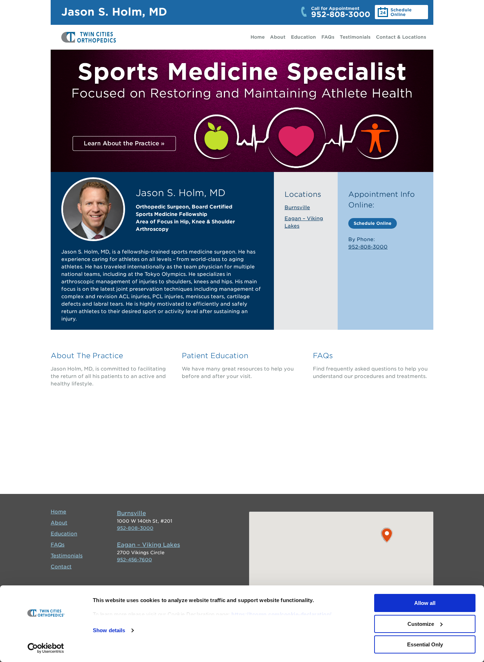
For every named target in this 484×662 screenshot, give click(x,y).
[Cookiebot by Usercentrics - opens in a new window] (46, 648)
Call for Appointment (340, 12)
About (278, 37)
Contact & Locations (401, 37)
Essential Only (425, 644)
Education (303, 37)
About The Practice (87, 355)
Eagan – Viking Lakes (148, 544)
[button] (387, 535)
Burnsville (297, 207)
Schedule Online (401, 12)
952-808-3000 (368, 247)
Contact (61, 566)
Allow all (424, 603)
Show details (109, 630)
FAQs (327, 37)
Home (258, 37)
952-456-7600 (134, 559)
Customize (420, 624)
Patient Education (215, 355)
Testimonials (355, 37)
